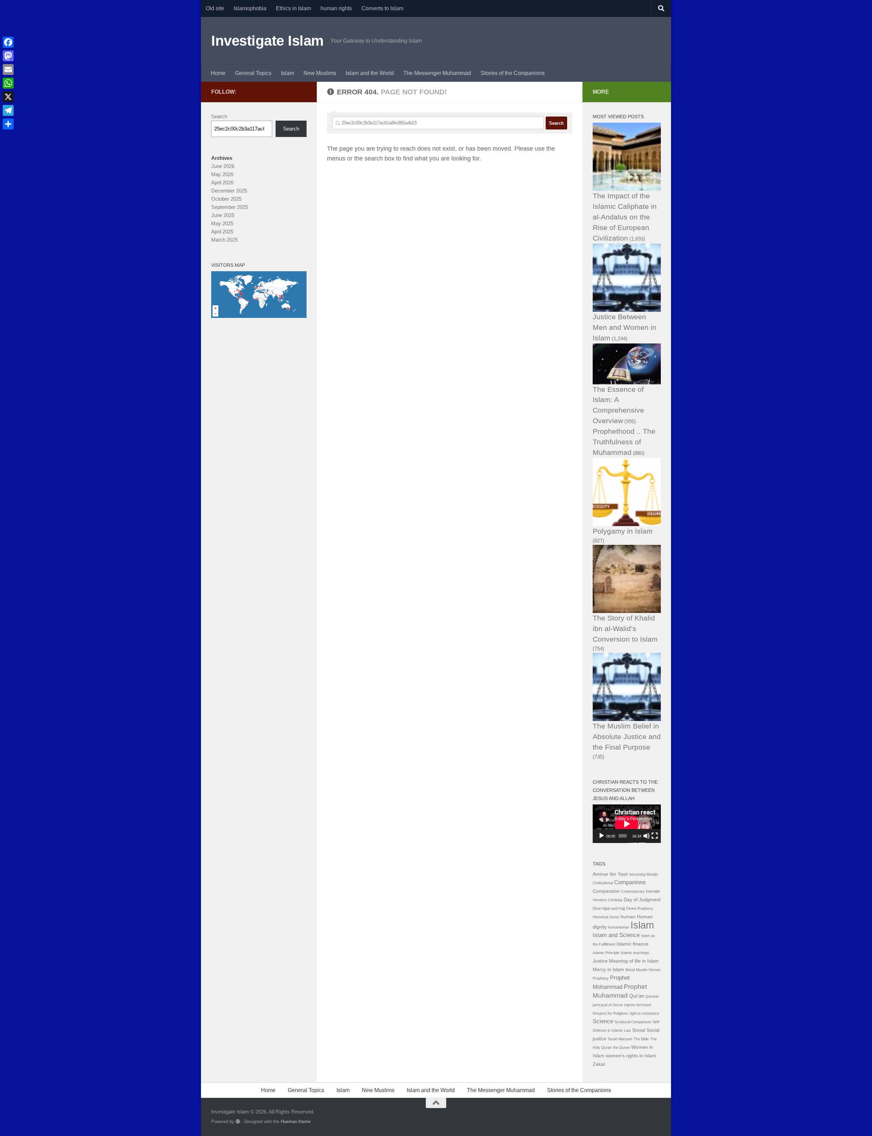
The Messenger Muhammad (437, 73)
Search (219, 116)
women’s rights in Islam (631, 1055)
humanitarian (618, 927)
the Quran (621, 1047)
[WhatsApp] (8, 83)
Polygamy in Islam (623, 531)
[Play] (601, 835)
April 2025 (222, 231)
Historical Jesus (606, 917)
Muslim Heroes (648, 970)
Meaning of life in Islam (634, 961)
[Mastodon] (8, 56)
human (628, 916)
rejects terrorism (637, 1005)
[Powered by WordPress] (238, 1121)
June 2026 (222, 166)
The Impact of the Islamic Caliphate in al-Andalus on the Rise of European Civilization (625, 217)
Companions (630, 882)
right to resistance (644, 1013)
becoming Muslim (643, 874)
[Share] (8, 124)
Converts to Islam (382, 8)
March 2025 (224, 240)
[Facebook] (8, 42)
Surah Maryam (620, 1039)
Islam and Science (616, 935)
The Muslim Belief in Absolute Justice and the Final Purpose (627, 736)
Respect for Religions (610, 1013)
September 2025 (229, 207)
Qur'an (636, 996)
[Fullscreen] (654, 835)
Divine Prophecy (639, 908)
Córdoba (615, 900)
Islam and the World (370, 73)
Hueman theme (296, 1121)
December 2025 (229, 191)
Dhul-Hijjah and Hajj (609, 908)
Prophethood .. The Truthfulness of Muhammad (624, 441)
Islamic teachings (635, 953)
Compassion (606, 891)
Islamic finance (633, 944)
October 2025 (226, 199)
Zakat (599, 1064)
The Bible (641, 1039)
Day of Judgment (642, 899)
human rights (336, 8)
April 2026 (222, 182)
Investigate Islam (267, 41)
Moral (630, 970)
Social (638, 1030)
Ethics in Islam (293, 8)
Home (218, 73)
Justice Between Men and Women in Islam (624, 327)
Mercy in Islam (608, 969)
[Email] (8, 69)
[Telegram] (8, 110)
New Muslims (319, 73)
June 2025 (222, 215)
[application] (627, 823)
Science (603, 1021)
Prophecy (601, 978)
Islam (287, 73)
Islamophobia (250, 8)
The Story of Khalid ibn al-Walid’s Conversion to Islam (625, 628)
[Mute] (646, 835)
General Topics (253, 73)
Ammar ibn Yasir (610, 874)
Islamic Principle (606, 953)
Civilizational (603, 883)
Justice (600, 961)
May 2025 (222, 223)
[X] (8, 97)
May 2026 (222, 174)
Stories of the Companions (513, 73)
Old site (215, 8)
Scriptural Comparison (632, 1022)
